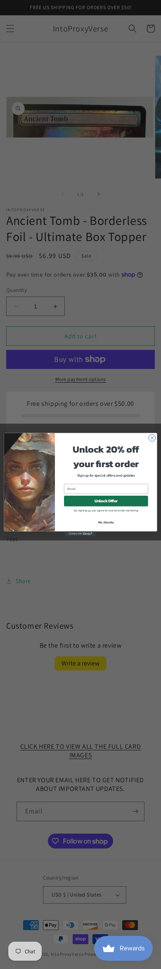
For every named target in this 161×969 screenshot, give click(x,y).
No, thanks (106, 522)
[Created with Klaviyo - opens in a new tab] (80, 533)
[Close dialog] (152, 437)
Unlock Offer (106, 501)
